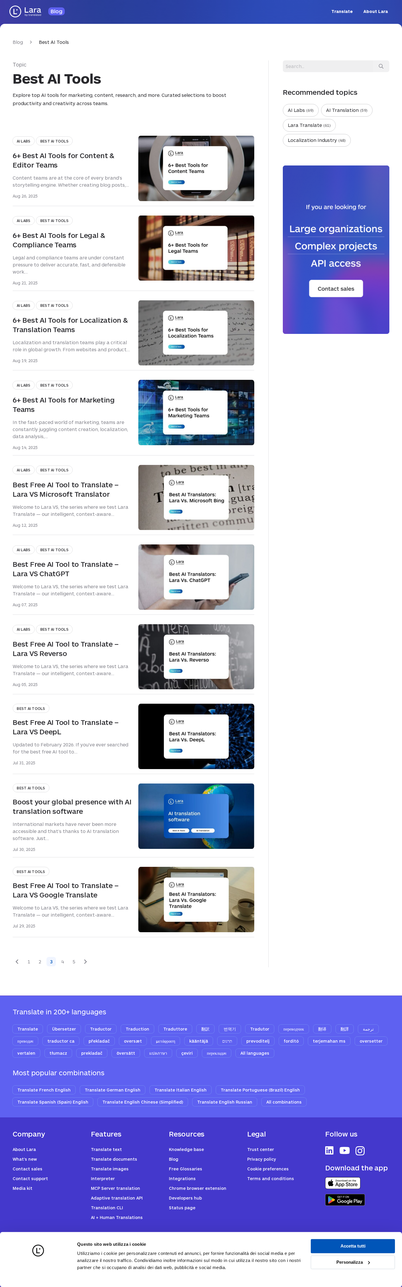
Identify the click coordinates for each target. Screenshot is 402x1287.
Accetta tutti (353, 1245)
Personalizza (349, 1262)
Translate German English (112, 1089)
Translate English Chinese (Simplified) (142, 1101)
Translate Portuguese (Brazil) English (260, 1089)
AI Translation (346, 110)
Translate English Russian (224, 1101)
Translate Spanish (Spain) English (52, 1101)
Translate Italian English (181, 1089)
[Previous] (17, 961)
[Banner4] (336, 249)
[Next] (85, 961)
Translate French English (44, 1089)
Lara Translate (308, 125)
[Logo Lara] (25, 11)
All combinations (284, 1101)
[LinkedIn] (329, 1150)
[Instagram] (360, 1151)
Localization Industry (316, 140)
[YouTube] (344, 1150)
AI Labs (300, 110)
